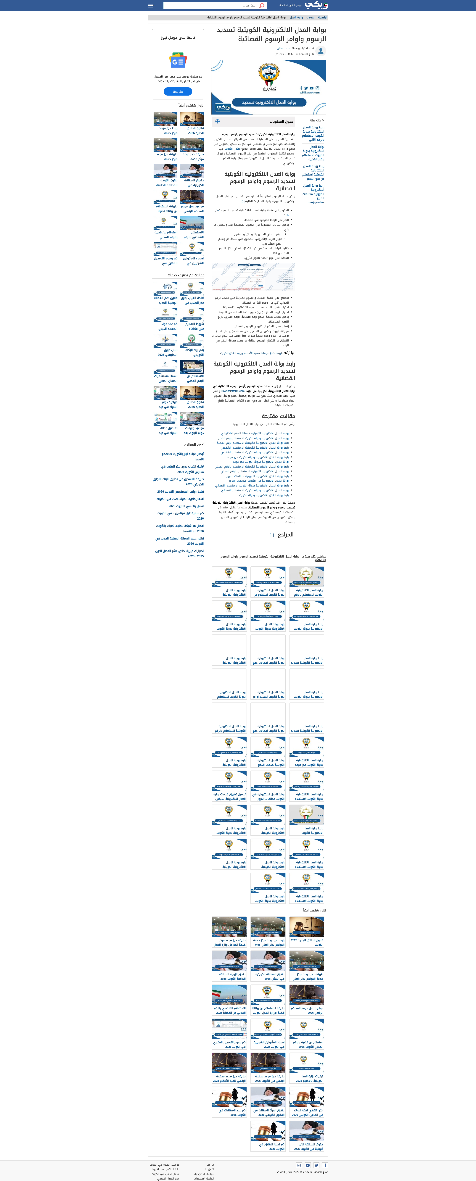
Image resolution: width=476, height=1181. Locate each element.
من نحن (210, 1164)
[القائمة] (150, 5)
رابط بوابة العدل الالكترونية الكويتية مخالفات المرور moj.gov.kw (313, 194)
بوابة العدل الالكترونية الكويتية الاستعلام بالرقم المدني (255, 471)
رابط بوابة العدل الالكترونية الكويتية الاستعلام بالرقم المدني (252, 466)
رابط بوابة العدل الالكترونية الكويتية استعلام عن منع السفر (313, 172)
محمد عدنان (283, 48)
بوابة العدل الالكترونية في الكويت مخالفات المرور (259, 480)
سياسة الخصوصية (204, 1174)
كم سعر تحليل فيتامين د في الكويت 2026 (180, 516)
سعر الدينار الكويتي (168, 1178)
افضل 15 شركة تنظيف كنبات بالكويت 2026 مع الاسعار (180, 528)
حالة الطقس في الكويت (165, 1169)
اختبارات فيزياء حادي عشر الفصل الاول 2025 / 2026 (179, 553)
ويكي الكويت (232, 148)
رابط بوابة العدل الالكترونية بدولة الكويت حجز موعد (258, 457)
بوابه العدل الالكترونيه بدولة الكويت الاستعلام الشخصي (255, 452)
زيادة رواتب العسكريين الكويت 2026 (180, 491)
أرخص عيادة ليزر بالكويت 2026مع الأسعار (183, 456)
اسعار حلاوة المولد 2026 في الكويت (180, 499)
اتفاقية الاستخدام (204, 1178)
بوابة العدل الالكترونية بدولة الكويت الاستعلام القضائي (255, 490)
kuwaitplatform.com (233, 391)
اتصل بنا (209, 1169)
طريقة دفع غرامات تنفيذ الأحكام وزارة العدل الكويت (251, 353)
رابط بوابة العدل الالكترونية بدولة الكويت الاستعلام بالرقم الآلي (313, 133)
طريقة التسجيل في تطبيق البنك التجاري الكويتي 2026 (178, 481)
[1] (243, 201)
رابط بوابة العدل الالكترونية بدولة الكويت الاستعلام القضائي (252, 485)
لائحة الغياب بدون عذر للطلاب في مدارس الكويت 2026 (182, 469)
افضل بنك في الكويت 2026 (186, 506)
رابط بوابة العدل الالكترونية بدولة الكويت (264, 495)
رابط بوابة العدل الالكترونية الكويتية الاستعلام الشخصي (255, 447)
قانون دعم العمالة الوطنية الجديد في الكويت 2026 (179, 541)
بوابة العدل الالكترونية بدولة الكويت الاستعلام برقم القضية (313, 153)
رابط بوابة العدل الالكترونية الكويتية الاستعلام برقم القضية (253, 442)
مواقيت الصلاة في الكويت (164, 1164)
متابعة (178, 91)
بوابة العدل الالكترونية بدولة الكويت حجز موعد (261, 461)
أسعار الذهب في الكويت (165, 1174)
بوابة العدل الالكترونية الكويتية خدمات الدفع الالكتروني (255, 433)
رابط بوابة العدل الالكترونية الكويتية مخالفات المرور (257, 476)
